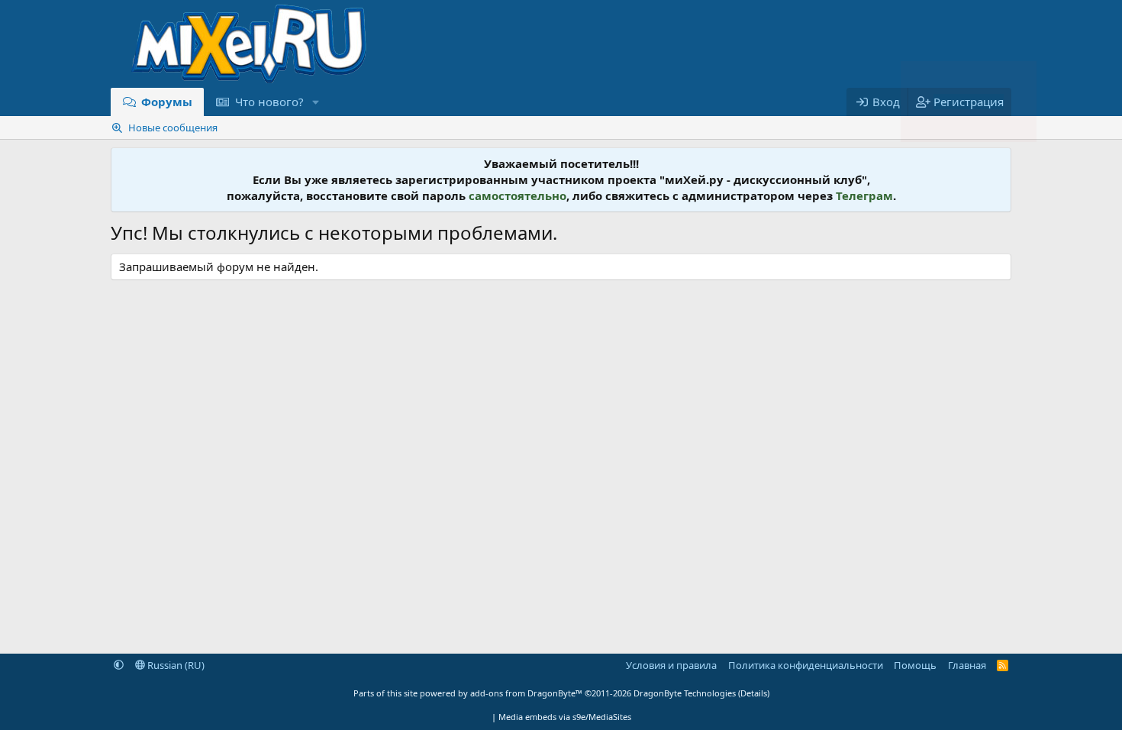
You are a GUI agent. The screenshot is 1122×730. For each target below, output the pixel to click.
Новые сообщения (173, 127)
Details (753, 693)
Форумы (166, 101)
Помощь (915, 665)
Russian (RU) (175, 665)
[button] (315, 102)
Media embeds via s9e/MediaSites (564, 716)
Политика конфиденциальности (805, 665)
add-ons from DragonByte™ (526, 693)
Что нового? (269, 101)
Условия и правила (671, 665)
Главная (967, 665)
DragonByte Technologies (685, 693)
